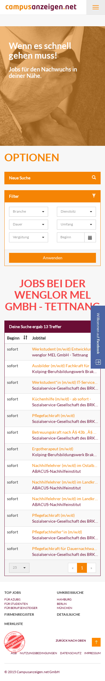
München (64, 608)
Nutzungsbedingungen (39, 653)
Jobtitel (39, 337)
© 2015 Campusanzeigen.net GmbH (32, 672)
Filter (14, 196)
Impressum (92, 653)
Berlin (62, 603)
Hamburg (64, 599)
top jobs (12, 592)
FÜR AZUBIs (12, 599)
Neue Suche (19, 177)
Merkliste (13, 624)
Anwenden (52, 257)
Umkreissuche (70, 592)
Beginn (13, 337)
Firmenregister (19, 614)
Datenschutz (71, 653)
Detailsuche (68, 614)
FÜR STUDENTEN (16, 603)
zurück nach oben (71, 640)
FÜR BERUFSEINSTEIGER (20, 608)
